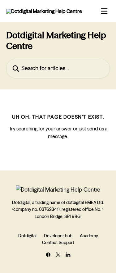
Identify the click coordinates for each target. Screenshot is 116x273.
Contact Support (58, 242)
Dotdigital (27, 236)
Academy (89, 236)
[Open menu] (104, 11)
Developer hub (58, 236)
